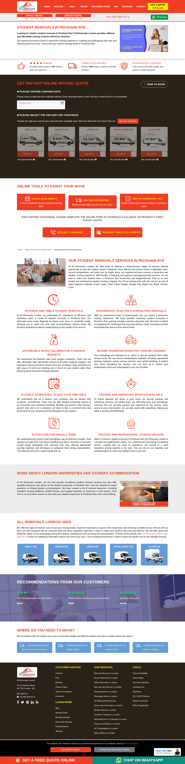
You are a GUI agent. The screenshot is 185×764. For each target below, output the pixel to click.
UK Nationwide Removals (105, 701)
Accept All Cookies (70, 749)
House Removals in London (106, 678)
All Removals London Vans (44, 522)
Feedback (127, 6)
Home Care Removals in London (108, 705)
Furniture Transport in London (107, 714)
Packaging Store (101, 6)
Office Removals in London (105, 682)
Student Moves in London (105, 710)
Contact (141, 6)
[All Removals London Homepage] (27, 6)
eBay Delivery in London (104, 733)
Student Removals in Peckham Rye (38, 250)
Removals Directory (64, 722)
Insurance (60, 696)
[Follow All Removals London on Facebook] (18, 703)
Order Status (138, 678)
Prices (84, 6)
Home (47, 6)
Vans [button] (72, 6)
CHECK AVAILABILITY (41, 202)
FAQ (57, 678)
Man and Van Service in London (107, 687)
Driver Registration (141, 705)
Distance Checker (140, 701)
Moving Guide (61, 713)
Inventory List (138, 687)
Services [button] (59, 6)
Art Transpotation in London (106, 728)
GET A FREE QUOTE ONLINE (48, 760)
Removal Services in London (106, 673)
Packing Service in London (105, 692)
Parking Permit (62, 726)
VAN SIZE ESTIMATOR (92, 202)
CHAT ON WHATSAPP (143, 760)
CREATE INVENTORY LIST (144, 202)
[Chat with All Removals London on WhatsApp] (120, 760)
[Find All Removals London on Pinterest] (27, 703)
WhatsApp (162, 17)
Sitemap (59, 731)
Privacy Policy (131, 743)
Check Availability (140, 673)
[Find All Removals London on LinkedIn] (32, 703)
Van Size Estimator (141, 682)
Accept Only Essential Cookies (114, 749)
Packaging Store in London (105, 696)
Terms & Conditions (64, 692)
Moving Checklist (63, 717)
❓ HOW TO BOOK (154, 84)
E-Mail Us (23, 694)
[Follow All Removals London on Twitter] (22, 703)
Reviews (59, 682)
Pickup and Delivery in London (107, 724)
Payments (137, 692)
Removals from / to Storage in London (110, 719)
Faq (116, 6)
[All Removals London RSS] (37, 703)
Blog (57, 708)
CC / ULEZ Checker (141, 696)
